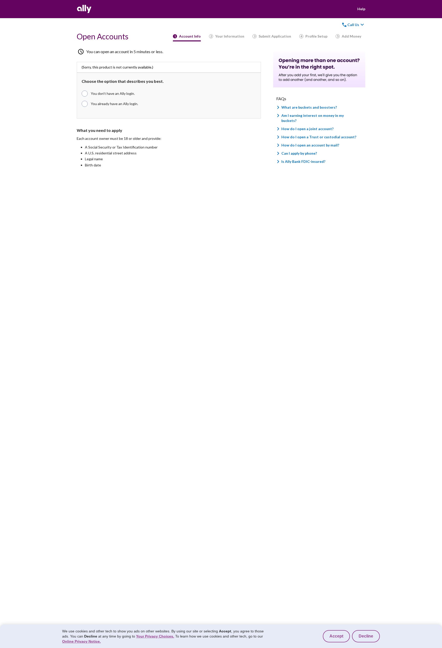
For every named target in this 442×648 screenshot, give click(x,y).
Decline (366, 636)
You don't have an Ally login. (113, 93)
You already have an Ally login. (114, 103)
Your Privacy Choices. (155, 636)
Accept (336, 636)
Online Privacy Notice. (81, 641)
